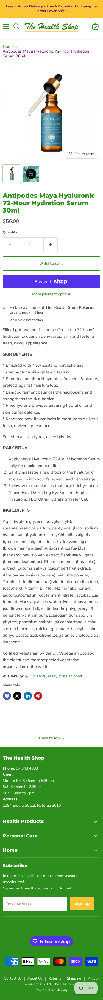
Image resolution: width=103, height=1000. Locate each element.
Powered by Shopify (51, 990)
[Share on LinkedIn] (28, 696)
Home (8, 46)
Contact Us (12, 978)
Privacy (93, 978)
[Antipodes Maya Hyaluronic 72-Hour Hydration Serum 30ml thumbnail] (12, 174)
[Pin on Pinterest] (38, 696)
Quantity (10, 232)
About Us (34, 978)
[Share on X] (17, 696)
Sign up (82, 903)
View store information (26, 320)
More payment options (51, 294)
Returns (54, 978)
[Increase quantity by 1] (51, 244)
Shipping (74, 978)
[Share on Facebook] (7, 696)
